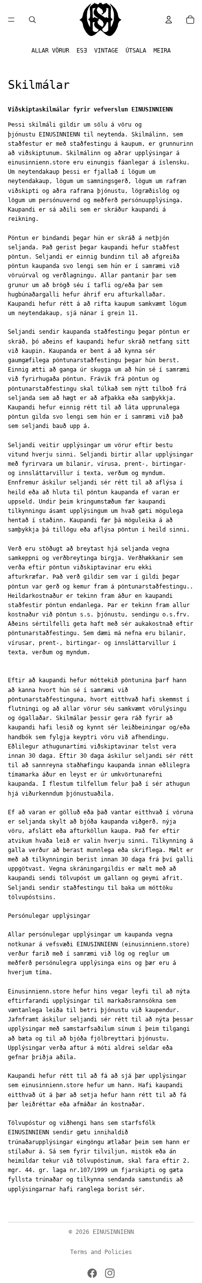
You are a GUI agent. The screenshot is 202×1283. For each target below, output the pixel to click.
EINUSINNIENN (113, 1232)
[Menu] (11, 19)
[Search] (32, 19)
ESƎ (81, 50)
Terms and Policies (101, 1252)
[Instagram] (110, 1273)
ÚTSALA (136, 50)
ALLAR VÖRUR (50, 50)
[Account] (168, 19)
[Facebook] (92, 1273)
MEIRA (162, 50)
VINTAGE (106, 50)
